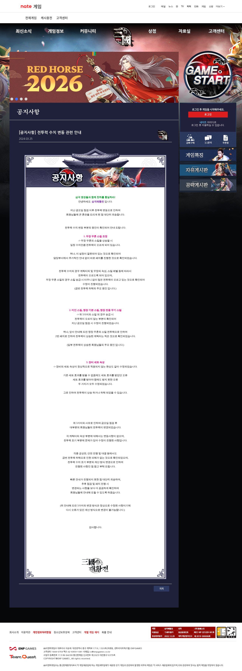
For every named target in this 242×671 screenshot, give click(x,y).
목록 (161, 588)
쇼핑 (211, 6)
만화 (196, 6)
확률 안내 (107, 632)
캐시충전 (46, 17)
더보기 (219, 6)
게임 (37, 7)
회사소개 (14, 632)
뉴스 (170, 6)
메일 (163, 6)
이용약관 (25, 632)
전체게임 (31, 17)
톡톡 (189, 6)
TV (182, 6)
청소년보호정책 (62, 632)
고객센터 (62, 17)
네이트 (26, 6)
